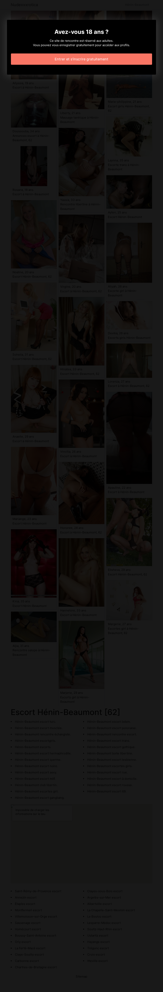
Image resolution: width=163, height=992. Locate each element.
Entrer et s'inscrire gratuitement (81, 59)
